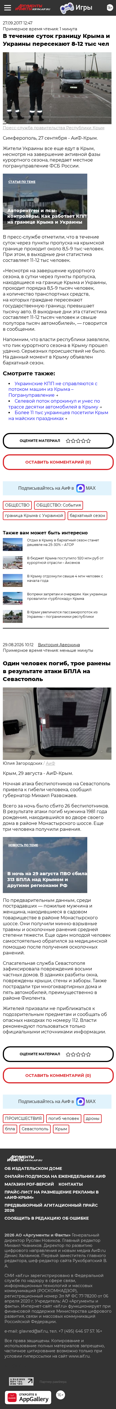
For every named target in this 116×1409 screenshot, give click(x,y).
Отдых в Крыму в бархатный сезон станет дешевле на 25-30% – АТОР (63, 542)
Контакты (71, 1184)
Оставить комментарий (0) (58, 462)
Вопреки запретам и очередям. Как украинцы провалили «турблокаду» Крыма (67, 596)
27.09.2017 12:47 (17, 23)
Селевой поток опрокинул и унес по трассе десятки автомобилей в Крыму (54, 404)
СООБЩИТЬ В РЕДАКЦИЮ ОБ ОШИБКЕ (47, 1218)
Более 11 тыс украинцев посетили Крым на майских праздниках (58, 415)
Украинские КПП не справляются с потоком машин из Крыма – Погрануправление (52, 389)
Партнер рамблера (53, 1381)
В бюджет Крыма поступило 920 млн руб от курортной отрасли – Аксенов (65, 560)
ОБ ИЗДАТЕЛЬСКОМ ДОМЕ (33, 1168)
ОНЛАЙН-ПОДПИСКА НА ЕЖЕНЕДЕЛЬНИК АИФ (55, 1176)
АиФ (50, 763)
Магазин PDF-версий (29, 1184)
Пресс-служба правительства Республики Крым (53, 127)
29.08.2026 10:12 (18, 644)
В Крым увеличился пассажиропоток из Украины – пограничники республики (62, 614)
